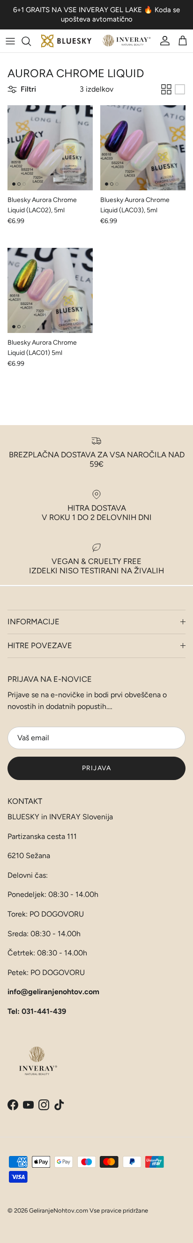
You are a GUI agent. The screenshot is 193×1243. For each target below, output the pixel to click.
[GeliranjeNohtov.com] (96, 41)
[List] (180, 89)
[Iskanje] (31, 41)
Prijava (96, 768)
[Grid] (166, 89)
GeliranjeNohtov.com (58, 1210)
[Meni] (10, 41)
